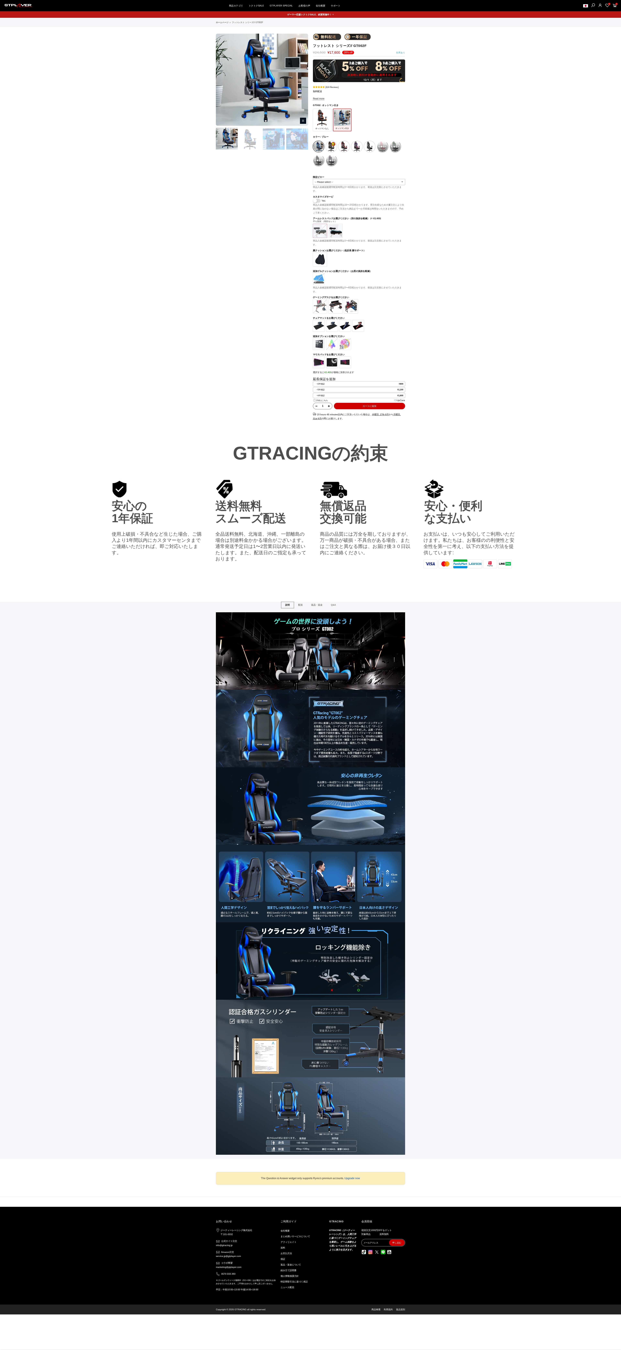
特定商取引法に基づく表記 (294, 1281)
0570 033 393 (228, 1274)
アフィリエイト (288, 1242)
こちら (325, 400)
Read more (318, 98)
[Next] (303, 79)
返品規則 (400, 1309)
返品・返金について (291, 1264)
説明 (287, 605)
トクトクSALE (256, 5)
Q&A (333, 605)
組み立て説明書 (288, 1270)
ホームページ (222, 22)
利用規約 (388, 1309)
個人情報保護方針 (290, 1276)
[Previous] (221, 79)
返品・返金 (316, 605)
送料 (283, 1247)
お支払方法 (286, 1253)
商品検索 (376, 1309)
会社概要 (320, 5)
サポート (335, 5)
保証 (283, 1259)
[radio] (359, 384)
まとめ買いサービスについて (295, 1236)
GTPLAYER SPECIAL (281, 5)
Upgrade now (352, 1178)
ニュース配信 (287, 1287)
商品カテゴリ (236, 5)
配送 (300, 605)
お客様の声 (304, 5)
